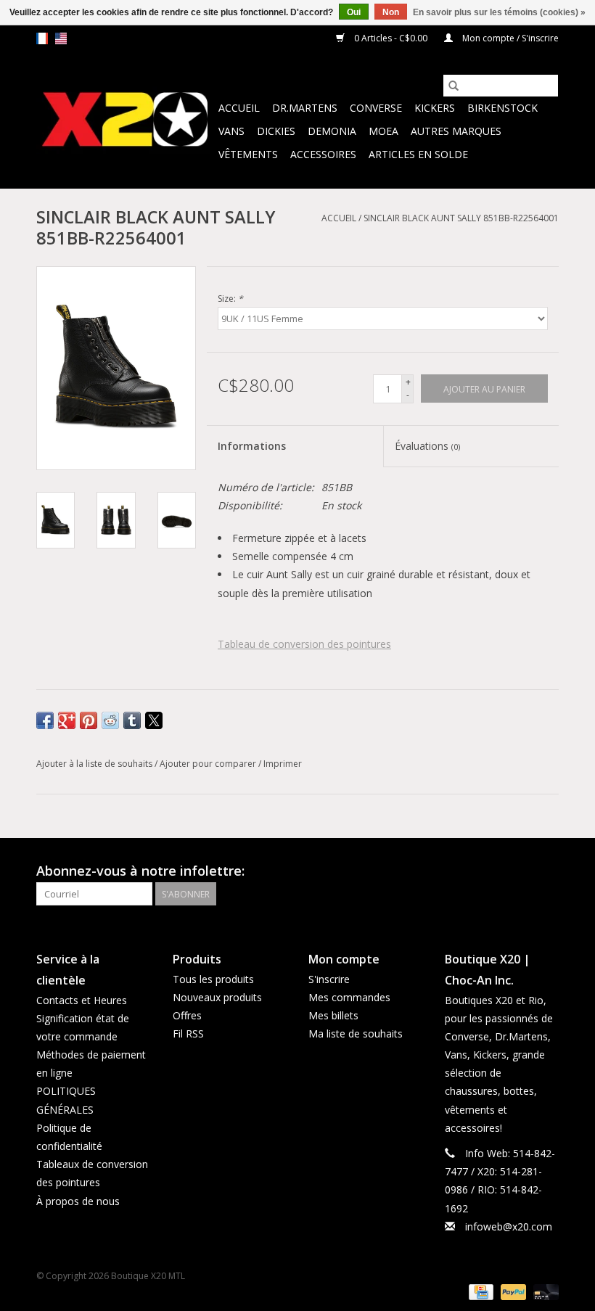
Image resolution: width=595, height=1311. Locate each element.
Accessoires (323, 154)
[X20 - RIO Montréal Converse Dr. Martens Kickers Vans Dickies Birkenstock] (125, 120)
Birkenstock (502, 108)
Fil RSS (188, 1033)
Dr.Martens (304, 108)
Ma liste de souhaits (355, 1033)
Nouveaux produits (217, 997)
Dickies (276, 131)
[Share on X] (154, 720)
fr (42, 38)
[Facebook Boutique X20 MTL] (521, 871)
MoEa (383, 131)
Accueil (239, 108)
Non (390, 12)
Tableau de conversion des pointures (304, 644)
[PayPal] (512, 1291)
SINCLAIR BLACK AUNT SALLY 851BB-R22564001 (461, 218)
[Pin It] (88, 720)
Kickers (434, 108)
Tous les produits (213, 979)
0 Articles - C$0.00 (391, 38)
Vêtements (248, 154)
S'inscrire (329, 979)
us (61, 38)
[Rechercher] (453, 85)
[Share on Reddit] (110, 720)
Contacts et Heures (81, 1000)
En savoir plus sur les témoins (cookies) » (499, 12)
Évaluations (427, 446)
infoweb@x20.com (508, 1226)
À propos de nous (78, 1201)
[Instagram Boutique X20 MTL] (547, 871)
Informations (252, 446)
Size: (230, 298)
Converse (376, 108)
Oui (354, 12)
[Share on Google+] (66, 720)
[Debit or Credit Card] (543, 1291)
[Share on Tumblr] (132, 720)
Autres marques (456, 131)
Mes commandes (349, 997)
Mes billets (333, 1015)
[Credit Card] (480, 1291)
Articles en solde (418, 154)
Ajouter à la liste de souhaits (95, 763)
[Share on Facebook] (45, 720)
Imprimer (282, 763)
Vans (231, 131)
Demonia (332, 131)
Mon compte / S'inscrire (509, 38)
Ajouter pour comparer (209, 763)
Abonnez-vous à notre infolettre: (140, 871)
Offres (187, 1015)
